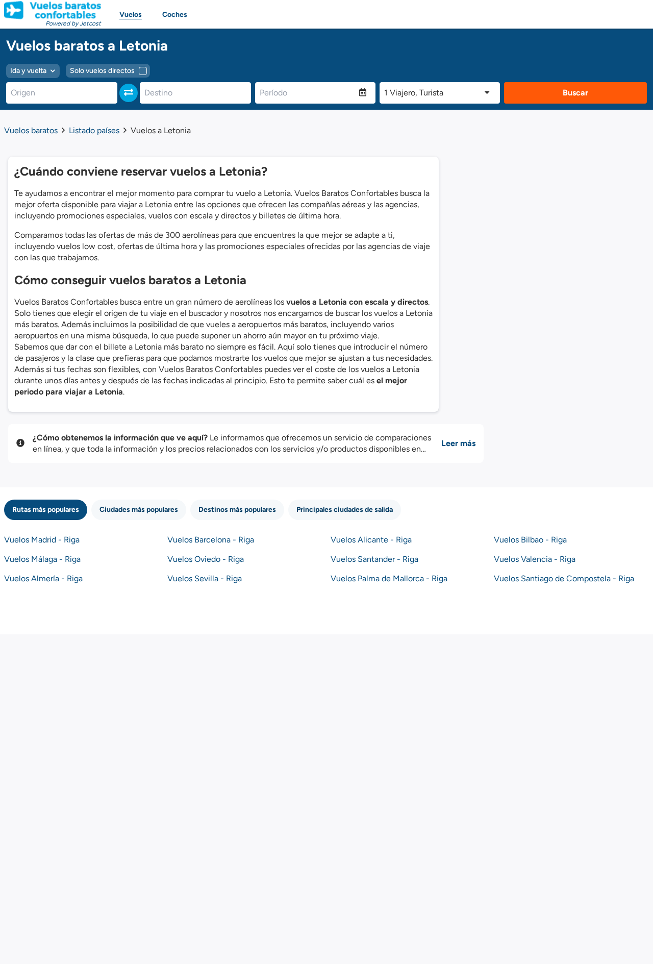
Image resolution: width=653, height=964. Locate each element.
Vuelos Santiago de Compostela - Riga (564, 578)
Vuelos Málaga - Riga (42, 559)
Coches (174, 14)
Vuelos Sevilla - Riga (204, 578)
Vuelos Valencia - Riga (534, 559)
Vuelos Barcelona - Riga (210, 540)
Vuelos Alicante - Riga (371, 540)
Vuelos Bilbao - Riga (530, 540)
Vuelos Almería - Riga (43, 578)
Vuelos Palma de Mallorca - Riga (389, 578)
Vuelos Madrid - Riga (42, 540)
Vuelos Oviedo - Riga (205, 559)
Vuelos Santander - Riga (374, 559)
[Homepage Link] (52, 10)
